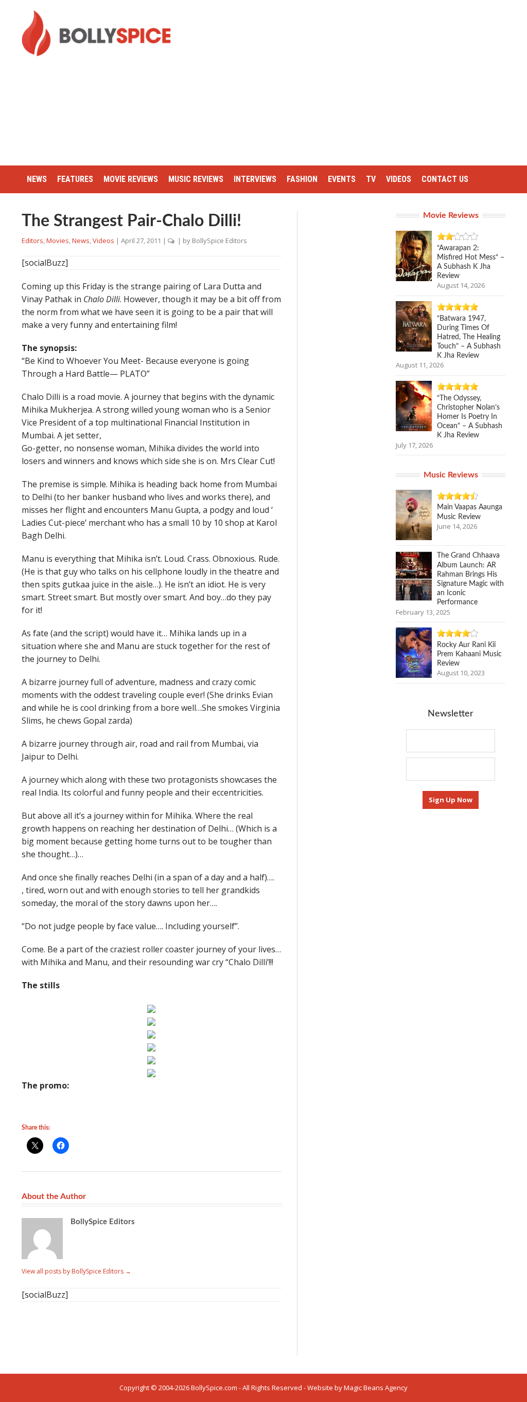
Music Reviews (195, 179)
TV (371, 179)
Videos (398, 179)
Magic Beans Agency (376, 1387)
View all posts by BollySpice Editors (76, 1271)
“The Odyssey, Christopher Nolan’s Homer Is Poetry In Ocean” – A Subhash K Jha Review (469, 417)
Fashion (302, 179)
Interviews (255, 179)
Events (342, 179)
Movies (57, 240)
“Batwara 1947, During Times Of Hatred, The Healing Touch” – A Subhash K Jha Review (469, 337)
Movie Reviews (130, 179)
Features (75, 179)
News (37, 179)
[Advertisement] (357, 82)
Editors (32, 240)
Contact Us (444, 179)
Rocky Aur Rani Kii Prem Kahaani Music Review (469, 654)
